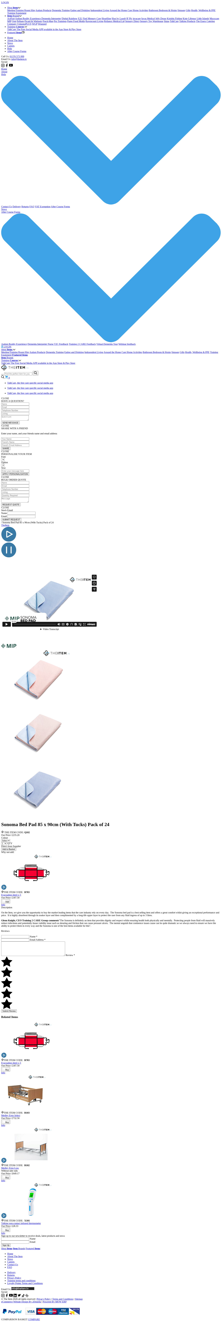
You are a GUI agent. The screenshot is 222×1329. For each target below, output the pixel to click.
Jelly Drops (160, 18)
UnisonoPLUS (24, 24)
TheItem (5, 525)
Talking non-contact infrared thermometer (21, 1223)
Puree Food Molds (76, 21)
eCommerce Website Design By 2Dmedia (21, 1301)
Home (10, 37)
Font (3, 456)
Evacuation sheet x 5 (11, 895)
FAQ (31, 206)
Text (3, 468)
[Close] (111, 1322)
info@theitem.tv (19, 59)
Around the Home (119, 10)
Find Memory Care (92, 18)
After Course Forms (16, 51)
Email (4, 516)
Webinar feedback (127, 344)
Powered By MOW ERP (55, 1301)
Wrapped (42, 24)
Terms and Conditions (62, 1299)
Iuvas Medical (148, 18)
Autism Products (43, 10)
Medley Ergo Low (10, 1168)
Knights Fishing (174, 18)
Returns (25, 206)
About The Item (15, 40)
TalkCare (174, 21)
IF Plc (129, 18)
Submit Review (9, 1011)
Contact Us (6, 206)
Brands (7, 357)
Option (4, 462)
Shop (6, 349)
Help (9, 48)
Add (7, 902)
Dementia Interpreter (51, 18)
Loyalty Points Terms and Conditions (25, 1283)
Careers (10, 46)
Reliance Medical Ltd (114, 21)
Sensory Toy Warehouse (151, 21)
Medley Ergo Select (10, 1115)
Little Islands (203, 18)
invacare (137, 18)
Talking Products (187, 21)
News (10, 43)
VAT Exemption (42, 206)
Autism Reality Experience (28, 18)
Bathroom (154, 10)
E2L (80, 18)
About (4, 71)
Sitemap (79, 1299)
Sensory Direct (132, 21)
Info (3, 904)
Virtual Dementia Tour (107, 344)
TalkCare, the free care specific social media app (30, 383)
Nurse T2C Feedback (58, 344)
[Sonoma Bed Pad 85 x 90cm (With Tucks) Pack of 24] (38, 703)
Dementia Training (61, 10)
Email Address (37, 939)
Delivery (17, 206)
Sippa (166, 21)
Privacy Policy (14, 1278)
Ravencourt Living (94, 21)
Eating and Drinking (80, 10)
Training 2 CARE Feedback (82, 344)
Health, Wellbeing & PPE (203, 10)
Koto (185, 18)
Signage (181, 10)
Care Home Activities (138, 10)
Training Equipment (16, 13)
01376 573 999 (17, 56)
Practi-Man (48, 21)
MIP (9, 21)
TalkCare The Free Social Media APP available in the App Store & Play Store (44, 29)
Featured (33, 1248)
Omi (14, 21)
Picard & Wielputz (33, 21)
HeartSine (106, 18)
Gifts (188, 10)
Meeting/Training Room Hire (21, 10)
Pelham (20, 21)
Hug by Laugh (119, 18)
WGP (34, 24)
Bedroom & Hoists (168, 10)
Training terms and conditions (21, 1280)
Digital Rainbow (69, 18)
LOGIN (5, 2)
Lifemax (192, 18)
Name (4, 513)
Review (70, 955)
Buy (7, 1070)
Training (9, 360)
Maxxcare (214, 18)
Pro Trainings (60, 21)
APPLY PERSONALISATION (15, 474)
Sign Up (5, 1245)
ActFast (11, 18)
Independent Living (99, 10)
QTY (9, 843)
